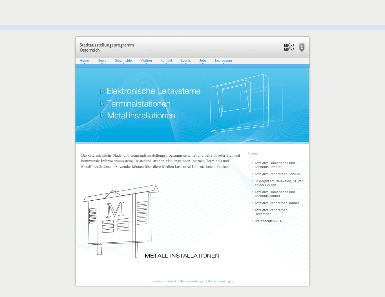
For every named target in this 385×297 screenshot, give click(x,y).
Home (84, 61)
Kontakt (166, 61)
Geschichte (123, 61)
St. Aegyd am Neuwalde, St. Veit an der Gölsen (279, 183)
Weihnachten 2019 (269, 221)
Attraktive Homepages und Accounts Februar (275, 165)
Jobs (203, 61)
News (102, 61)
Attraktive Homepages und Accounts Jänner (275, 194)
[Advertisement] (102, 12)
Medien (146, 61)
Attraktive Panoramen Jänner (277, 203)
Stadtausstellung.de (221, 281)
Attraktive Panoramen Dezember (271, 212)
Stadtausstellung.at (192, 281)
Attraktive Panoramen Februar (277, 174)
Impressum (223, 61)
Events (185, 61)
